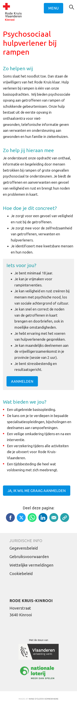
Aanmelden (22, 381)
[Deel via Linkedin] (42, 517)
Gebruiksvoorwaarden (29, 556)
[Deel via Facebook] (10, 517)
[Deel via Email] (53, 517)
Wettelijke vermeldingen (31, 565)
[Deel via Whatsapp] (32, 517)
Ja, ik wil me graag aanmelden (37, 491)
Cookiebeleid (21, 573)
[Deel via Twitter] (21, 517)
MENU (53, 8)
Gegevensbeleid (23, 548)
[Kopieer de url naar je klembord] (64, 517)
